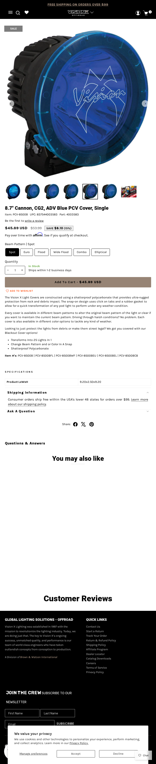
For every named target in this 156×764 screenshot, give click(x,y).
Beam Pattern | (20, 244)
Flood (41, 252)
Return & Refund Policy (101, 640)
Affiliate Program (97, 649)
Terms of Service (96, 667)
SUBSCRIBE (65, 723)
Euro (27, 252)
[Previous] (11, 103)
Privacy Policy (95, 672)
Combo (82, 252)
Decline (118, 753)
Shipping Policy (96, 645)
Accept (76, 753)
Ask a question (21, 411)
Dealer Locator (95, 654)
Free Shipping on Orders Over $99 (78, 5)
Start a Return (95, 631)
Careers (91, 663)
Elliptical (101, 252)
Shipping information (27, 392)
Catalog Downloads (98, 658)
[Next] (145, 103)
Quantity (11, 261)
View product (39, 577)
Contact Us (93, 626)
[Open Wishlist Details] (26, 12)
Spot (12, 252)
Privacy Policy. (78, 743)
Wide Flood (61, 252)
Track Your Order (96, 635)
